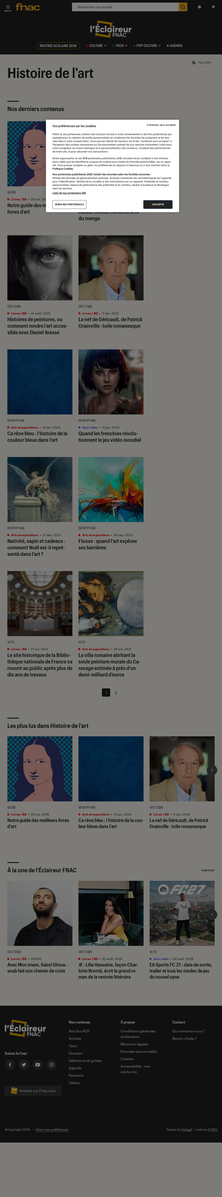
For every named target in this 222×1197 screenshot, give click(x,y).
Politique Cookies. (62, 168)
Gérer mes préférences (69, 204)
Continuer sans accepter (161, 124)
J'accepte (158, 204)
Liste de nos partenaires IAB (69, 193)
